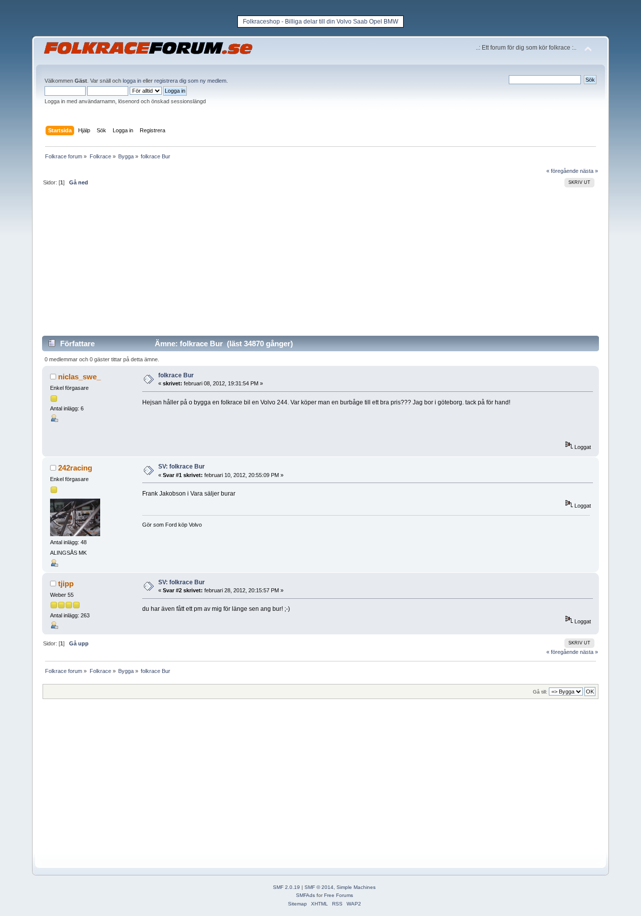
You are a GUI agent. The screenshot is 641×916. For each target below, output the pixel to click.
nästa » (589, 171)
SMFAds (305, 895)
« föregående (562, 171)
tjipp (66, 583)
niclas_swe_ (79, 376)
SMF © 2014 (319, 887)
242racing (75, 468)
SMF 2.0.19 (286, 887)
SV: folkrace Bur (181, 466)
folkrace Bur (176, 375)
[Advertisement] (320, 265)
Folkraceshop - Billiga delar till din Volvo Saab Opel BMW (320, 21)
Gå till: (540, 692)
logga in (132, 81)
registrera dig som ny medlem (190, 81)
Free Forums (338, 895)
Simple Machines (356, 887)
